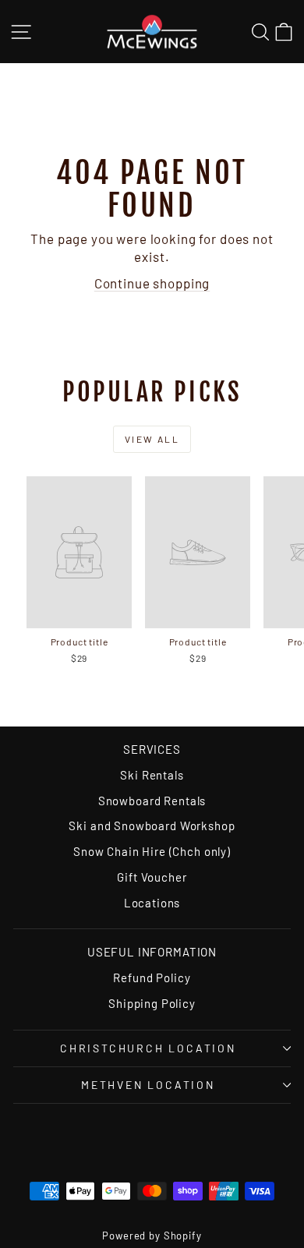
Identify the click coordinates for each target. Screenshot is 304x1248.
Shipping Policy (152, 1003)
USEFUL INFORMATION (152, 952)
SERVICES (152, 749)
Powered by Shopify (151, 1235)
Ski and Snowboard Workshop (152, 825)
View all (152, 438)
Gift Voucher (151, 877)
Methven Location (148, 1084)
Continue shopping (152, 283)
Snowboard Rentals (152, 801)
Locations (152, 903)
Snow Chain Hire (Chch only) (152, 851)
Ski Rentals (151, 775)
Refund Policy (151, 977)
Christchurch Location (148, 1048)
